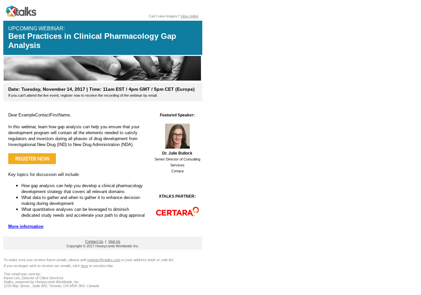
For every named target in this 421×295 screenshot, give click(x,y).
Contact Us (94, 241)
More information (25, 226)
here (84, 266)
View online (189, 16)
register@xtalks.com (103, 260)
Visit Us (114, 241)
